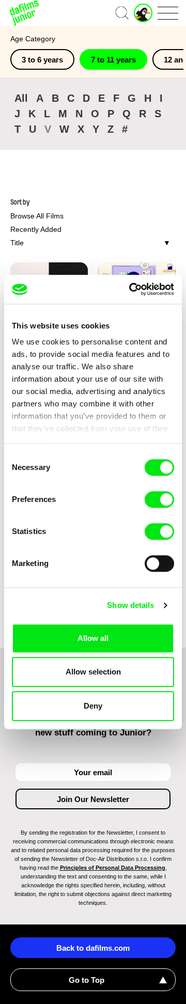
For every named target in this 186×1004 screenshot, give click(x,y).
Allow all (93, 638)
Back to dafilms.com (93, 948)
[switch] (159, 499)
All (21, 98)
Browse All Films (37, 216)
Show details (130, 605)
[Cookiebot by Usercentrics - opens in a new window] (131, 289)
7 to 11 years (113, 59)
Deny (93, 705)
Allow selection (93, 671)
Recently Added (35, 229)
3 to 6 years (42, 59)
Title (17, 243)
